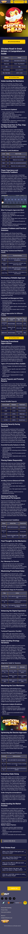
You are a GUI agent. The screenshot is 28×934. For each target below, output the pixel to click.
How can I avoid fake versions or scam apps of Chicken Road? (13, 874)
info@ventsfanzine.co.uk (6, 917)
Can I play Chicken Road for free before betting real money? (11, 857)
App (12, 1)
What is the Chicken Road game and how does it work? (13, 852)
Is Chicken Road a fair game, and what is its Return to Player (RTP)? (12, 869)
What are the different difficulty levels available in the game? (13, 863)
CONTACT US (14, 888)
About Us (3, 915)
